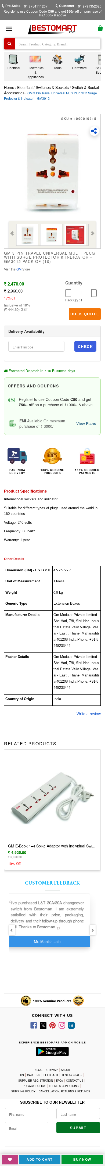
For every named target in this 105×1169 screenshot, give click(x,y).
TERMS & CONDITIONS (64, 1086)
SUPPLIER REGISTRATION (35, 1080)
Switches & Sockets (52, 87)
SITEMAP (52, 1070)
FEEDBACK (51, 1075)
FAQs (59, 1080)
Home (9, 87)
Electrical (25, 87)
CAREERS (33, 1075)
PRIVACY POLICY (34, 1086)
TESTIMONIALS (71, 1075)
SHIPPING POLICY (23, 1091)
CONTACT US (74, 1080)
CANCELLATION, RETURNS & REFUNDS (64, 1091)
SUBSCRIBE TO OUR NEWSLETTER (52, 1102)
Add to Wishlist (10, 1159)
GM (19, 269)
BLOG (38, 1070)
